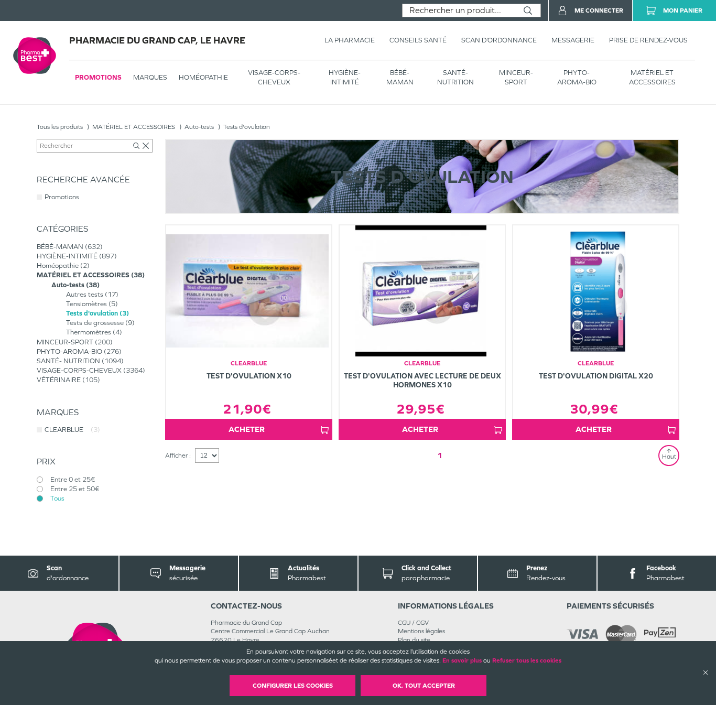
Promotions (98, 77)
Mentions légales (421, 631)
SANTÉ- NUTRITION (455, 77)
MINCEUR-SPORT (516, 77)
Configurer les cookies (293, 685)
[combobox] (459, 10)
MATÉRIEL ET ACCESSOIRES (652, 77)
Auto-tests (199, 127)
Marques (150, 77)
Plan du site (414, 640)
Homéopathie (203, 77)
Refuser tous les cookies (526, 660)
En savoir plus (462, 660)
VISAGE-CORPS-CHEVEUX (274, 77)
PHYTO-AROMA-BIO (576, 77)
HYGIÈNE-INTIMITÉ (345, 77)
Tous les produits (60, 127)
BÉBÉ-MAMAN (400, 77)
